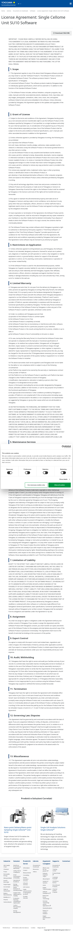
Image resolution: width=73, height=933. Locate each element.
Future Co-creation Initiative (45, 912)
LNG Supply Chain (7, 866)
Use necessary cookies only (36, 485)
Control (25, 870)
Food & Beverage (6, 881)
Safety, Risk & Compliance (17, 871)
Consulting (26, 875)
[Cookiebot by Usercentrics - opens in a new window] (63, 446)
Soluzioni (16, 861)
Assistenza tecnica (55, 881)
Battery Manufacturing (8, 894)
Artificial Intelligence (46, 892)
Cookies (33, 928)
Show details (63, 479)
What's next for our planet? (46, 869)
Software (32, 11)
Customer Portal (55, 878)
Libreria (9, 11)
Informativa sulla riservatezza (20, 928)
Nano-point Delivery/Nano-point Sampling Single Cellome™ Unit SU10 (17, 829)
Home (3, 11)
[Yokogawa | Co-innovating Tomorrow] (8, 4)
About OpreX (46, 879)
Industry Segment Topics (45, 875)
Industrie (7, 861)
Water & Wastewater (7, 890)
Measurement (27, 873)
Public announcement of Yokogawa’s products (27, 892)
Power (5, 871)
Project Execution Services (25, 879)
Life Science (26, 887)
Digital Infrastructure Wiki (46, 917)
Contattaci (66, 861)
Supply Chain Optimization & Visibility (17, 894)
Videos (35, 871)
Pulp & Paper (7, 884)
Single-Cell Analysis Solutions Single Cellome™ (53, 828)
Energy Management (17, 911)
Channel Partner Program (55, 890)
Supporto (56, 861)
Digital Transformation (47, 888)
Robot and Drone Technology (46, 897)
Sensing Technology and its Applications (46, 903)
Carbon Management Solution (17, 906)
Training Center (55, 870)
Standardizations (47, 908)
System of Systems (45, 882)
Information (26, 868)
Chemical (6, 869)
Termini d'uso (6, 928)
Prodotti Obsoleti (25, 897)
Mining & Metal (8, 878)
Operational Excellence (16, 881)
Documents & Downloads (20, 11)
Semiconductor (8, 902)
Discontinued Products (56, 885)
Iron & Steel (7, 887)
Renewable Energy (7, 874)
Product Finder (56, 873)
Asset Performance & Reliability (16, 876)
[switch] (27, 472)
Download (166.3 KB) (62, 33)
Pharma (6, 899)
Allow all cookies (59, 485)
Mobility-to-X (7, 897)
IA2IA (44, 885)
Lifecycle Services (25, 883)
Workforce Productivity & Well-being (17, 867)
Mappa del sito (42, 928)
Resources (36, 869)
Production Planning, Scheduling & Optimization (16, 900)
